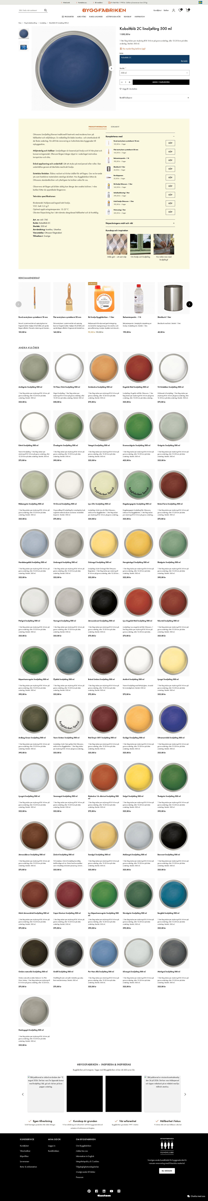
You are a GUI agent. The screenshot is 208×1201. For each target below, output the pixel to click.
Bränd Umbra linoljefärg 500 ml (101, 679)
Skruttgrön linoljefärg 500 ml (135, 913)
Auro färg (81, 17)
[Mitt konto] (173, 10)
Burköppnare (118, 175)
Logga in (51, 1145)
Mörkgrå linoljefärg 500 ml (169, 972)
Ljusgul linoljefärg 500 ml (168, 679)
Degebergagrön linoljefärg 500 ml (137, 504)
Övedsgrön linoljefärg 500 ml (65, 445)
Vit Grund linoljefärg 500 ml (65, 504)
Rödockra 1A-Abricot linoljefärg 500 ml (103, 797)
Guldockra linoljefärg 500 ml (100, 387)
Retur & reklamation (28, 1166)
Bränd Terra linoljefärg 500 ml (170, 504)
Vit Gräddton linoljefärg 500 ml (171, 387)
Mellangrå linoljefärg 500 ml (135, 855)
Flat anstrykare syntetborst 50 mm (126, 150)
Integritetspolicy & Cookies (87, 1161)
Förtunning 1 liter (120, 210)
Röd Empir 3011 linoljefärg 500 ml (102, 738)
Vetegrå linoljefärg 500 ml (99, 445)
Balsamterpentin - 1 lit (121, 158)
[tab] (154, 97)
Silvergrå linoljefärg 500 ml (134, 972)
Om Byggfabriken (83, 1145)
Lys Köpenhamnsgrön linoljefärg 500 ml (103, 914)
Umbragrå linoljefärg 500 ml (65, 562)
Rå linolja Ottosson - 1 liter (123, 184)
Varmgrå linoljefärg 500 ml (64, 621)
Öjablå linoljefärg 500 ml (63, 679)
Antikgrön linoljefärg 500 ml (30, 387)
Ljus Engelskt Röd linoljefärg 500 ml (137, 621)
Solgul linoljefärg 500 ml (133, 796)
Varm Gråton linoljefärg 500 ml (66, 738)
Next (189, 304)
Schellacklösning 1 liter (122, 193)
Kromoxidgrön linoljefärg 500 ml (136, 445)
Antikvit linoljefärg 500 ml (133, 679)
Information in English (85, 1156)
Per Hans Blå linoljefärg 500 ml (101, 972)
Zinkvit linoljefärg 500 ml (63, 855)
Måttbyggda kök (113, 17)
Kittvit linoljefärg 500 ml (28, 445)
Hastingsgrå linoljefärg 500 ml (31, 1030)
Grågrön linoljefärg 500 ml (169, 445)
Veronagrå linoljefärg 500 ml (65, 796)
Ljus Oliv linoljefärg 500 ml (99, 504)
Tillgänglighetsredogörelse (87, 1166)
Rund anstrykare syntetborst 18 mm (126, 141)
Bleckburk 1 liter (119, 167)
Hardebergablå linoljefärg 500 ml (33, 562)
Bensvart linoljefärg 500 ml (169, 855)
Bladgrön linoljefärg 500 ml (169, 562)
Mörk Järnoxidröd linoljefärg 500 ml (34, 913)
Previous (19, 304)
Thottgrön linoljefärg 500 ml (169, 796)
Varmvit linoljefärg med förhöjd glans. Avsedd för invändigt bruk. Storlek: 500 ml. (138, 686)
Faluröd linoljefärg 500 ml (168, 621)
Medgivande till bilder (85, 1171)
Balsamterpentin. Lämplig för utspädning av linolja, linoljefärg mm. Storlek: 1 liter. (137, 324)
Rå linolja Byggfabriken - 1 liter (101, 317)
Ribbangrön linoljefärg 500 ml (31, 504)
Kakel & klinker (95, 17)
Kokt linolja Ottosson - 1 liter (124, 201)
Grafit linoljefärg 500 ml (63, 972)
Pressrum (79, 1177)
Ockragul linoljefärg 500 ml (99, 562)
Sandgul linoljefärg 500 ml (99, 855)
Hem (20, 23)
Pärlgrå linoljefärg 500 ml (29, 621)
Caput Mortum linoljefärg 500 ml (67, 913)
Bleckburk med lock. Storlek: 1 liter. (169, 323)
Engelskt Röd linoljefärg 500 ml (136, 387)
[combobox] (31, 10)
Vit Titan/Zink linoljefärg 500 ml (66, 387)
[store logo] (104, 10)
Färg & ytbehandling (30, 23)
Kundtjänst (24, 1145)
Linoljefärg (43, 23)
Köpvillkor (24, 1156)
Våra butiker (25, 1150)
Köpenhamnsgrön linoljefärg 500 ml (34, 679)
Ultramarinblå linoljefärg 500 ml (171, 738)
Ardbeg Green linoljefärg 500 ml (32, 738)
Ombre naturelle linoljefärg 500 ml (33, 972)
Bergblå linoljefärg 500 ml (168, 913)
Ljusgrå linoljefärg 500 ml (29, 796)
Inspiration (140, 17)
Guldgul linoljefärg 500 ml (134, 738)
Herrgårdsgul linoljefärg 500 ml (136, 562)
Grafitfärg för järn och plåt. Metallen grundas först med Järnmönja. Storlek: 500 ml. (68, 979)
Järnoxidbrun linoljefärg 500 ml (32, 855)
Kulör (121, 53)
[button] (111, 68)
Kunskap (127, 17)
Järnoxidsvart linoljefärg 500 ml (101, 621)
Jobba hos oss (82, 1150)
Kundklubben (53, 1150)
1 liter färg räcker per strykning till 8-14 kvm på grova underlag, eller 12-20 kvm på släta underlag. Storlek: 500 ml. (34, 395)
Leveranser (24, 1161)
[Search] (45, 10)
